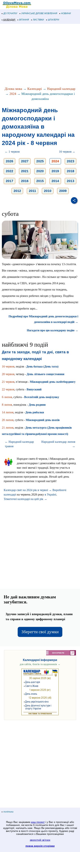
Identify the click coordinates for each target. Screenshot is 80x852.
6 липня (7, 397)
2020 (40, 171)
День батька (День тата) (42, 366)
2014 (55, 181)
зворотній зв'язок (40, 839)
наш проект (38, 822)
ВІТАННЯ (24, 19)
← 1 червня (12, 151)
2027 (24, 161)
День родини (37, 404)
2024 (12, 94)
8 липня (7, 404)
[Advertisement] (40, 55)
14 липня (7, 412)
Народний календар (61, 89)
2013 (70, 181)
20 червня (8, 374)
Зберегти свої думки (40, 631)
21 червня (8, 381)
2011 (32, 191)
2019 (55, 171)
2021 (24, 171)
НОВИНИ (65, 13)
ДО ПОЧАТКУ (10, 13)
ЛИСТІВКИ (38, 19)
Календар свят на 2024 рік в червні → (28, 490)
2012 (17, 191)
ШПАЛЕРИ (53, 19)
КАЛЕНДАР (9, 19)
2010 (47, 191)
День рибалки (34, 412)
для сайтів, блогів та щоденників (40, 664)
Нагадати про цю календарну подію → (52, 330)
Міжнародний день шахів (43, 420)
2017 (9, 181)
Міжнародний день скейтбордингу (53, 381)
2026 (9, 161)
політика (8, 811)
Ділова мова (13, 89)
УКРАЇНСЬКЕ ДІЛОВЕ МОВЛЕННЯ (39, 13)
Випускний (34, 389)
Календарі (34, 89)
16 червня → (67, 151)
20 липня (7, 420)
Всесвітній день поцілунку (41, 397)
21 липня (7, 427)
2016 (24, 181)
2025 (40, 161)
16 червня (8, 366)
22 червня (8, 389)
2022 (9, 171)
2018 (70, 171)
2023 (70, 161)
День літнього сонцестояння (45, 374)
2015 (40, 181)
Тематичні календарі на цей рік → (25, 499)
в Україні (50, 494)
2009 (63, 191)
